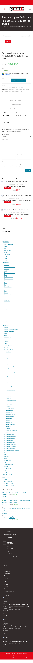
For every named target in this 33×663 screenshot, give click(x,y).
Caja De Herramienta (8, 277)
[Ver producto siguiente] (30, 36)
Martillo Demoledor (10, 390)
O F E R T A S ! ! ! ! (17, 87)
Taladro (8, 428)
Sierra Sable (9, 418)
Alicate (5, 333)
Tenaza (5, 470)
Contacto (6, 586)
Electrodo (6, 293)
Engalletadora (9, 376)
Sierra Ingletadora (10, 416)
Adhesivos (6, 268)
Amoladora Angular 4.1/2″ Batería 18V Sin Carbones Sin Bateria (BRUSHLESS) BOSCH (19, 606)
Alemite (5, 271)
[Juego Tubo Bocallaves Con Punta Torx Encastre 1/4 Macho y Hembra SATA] (5, 627)
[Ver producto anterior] (3, 36)
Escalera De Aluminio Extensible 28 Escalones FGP (16, 214)
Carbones (8, 362)
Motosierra (8, 398)
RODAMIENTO (6, 477)
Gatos (5, 343)
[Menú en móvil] (30, 9)
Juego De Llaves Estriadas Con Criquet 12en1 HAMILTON (16, 200)
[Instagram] (9, 561)
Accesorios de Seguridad (9, 266)
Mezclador (8, 394)
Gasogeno (6, 341)
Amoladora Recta (10, 354)
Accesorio (6, 327)
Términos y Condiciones (9, 589)
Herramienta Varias (8, 440)
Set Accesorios (7, 468)
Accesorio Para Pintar (9, 331)
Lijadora (8, 384)
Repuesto (6, 466)
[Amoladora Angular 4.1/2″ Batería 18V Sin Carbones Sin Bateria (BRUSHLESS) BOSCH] (5, 606)
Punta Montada (7, 315)
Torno (7, 432)
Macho (5, 307)
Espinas (5, 252)
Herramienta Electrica (9, 349)
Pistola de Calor (9, 404)
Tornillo (5, 256)
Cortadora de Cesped (11, 372)
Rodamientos (7, 571)
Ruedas (5, 319)
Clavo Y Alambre (8, 287)
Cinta (5, 285)
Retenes (6, 578)
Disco (5, 290)
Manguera (6, 309)
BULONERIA (10, 87)
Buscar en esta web (6, 231)
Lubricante (6, 305)
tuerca (17, 89)
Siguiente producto (25, 36)
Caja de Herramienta (8, 279)
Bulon (5, 248)
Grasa (5, 479)
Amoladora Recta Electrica (12, 356)
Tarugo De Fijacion (8, 321)
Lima (5, 452)
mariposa (13, 89)
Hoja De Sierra (7, 301)
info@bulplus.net (11, 553)
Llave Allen (6, 456)
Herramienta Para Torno (9, 438)
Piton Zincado (7, 254)
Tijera (23, 184)
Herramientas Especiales (9, 442)
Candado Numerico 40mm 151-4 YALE (18, 641)
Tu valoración (5, 139)
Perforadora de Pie (10, 402)
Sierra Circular (9, 412)
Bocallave (6, 335)
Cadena (5, 274)
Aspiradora (8, 358)
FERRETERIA (10, 212)
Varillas (5, 260)
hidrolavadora (9, 380)
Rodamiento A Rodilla (9, 485)
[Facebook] (5, 561)
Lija (4, 303)
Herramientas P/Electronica (10, 446)
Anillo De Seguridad (8, 244)
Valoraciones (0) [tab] (16, 104)
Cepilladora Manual (10, 364)
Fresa (5, 339)
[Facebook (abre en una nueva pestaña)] (15, 2)
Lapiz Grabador (9, 382)
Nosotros (6, 584)
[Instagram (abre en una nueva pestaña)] (17, 2)
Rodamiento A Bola (8, 483)
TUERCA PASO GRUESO (7, 91)
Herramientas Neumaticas (10, 444)
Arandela (6, 246)
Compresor (8, 368)
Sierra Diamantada (10, 414)
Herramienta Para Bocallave (10, 436)
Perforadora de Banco (11, 400)
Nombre (4, 155)
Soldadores (8, 426)
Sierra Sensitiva (9, 420)
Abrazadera (6, 264)
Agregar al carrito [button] (16, 192)
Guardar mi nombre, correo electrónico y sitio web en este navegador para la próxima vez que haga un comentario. (15, 165)
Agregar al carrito (18, 80)
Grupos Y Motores (8, 345)
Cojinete (6, 289)
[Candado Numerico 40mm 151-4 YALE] (5, 642)
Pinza (5, 462)
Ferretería (6, 575)
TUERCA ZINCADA (17, 91)
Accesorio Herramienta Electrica (11, 329)
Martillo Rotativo (10, 392)
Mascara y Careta (8, 311)
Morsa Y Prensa (7, 460)
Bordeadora (9, 360)
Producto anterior (8, 36)
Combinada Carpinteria (11, 366)
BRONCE (9, 89)
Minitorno (8, 396)
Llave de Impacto (10, 386)
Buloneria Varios (7, 250)
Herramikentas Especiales (9, 448)
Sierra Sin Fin (9, 422)
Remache (6, 317)
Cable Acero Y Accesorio (9, 272)
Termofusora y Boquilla (11, 430)
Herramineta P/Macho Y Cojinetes (11, 450)
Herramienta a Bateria (9, 347)
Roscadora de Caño (10, 408)
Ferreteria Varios (16, 212)
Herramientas (7, 573)
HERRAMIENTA (12, 184)
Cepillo (5, 282)
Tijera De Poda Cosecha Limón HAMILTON (16, 186)
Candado (6, 281)
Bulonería (6, 569)
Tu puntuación (6, 134)
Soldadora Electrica (10, 424)
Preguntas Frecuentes (9, 591)
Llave (16, 198)
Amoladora (8, 352)
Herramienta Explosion (9, 434)
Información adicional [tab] (16, 100)
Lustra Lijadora (9, 388)
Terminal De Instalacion (9, 323)
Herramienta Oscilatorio (11, 378)
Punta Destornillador (8, 464)
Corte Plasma (9, 374)
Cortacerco (8, 370)
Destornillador (7, 337)
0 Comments (17, 609)
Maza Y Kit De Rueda (8, 481)
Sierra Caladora (9, 410)
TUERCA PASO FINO (24, 89)
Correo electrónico (22, 155)
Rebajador (8, 406)
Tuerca (23, 87)
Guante (5, 299)
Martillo (6, 458)
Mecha (5, 313)
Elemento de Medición (9, 295)
